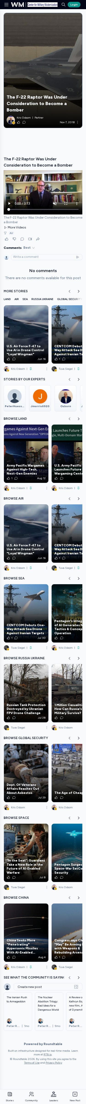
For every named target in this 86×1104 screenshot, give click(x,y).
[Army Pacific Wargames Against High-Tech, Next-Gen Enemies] (26, 454)
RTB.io (48, 1054)
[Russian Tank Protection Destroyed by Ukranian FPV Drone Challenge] (26, 693)
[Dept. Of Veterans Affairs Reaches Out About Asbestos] (26, 773)
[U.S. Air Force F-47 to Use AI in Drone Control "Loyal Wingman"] (26, 334)
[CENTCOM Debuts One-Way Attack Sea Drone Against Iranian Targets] (26, 613)
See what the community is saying (35, 977)
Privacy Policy (54, 1062)
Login (74, 4)
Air (11, 233)
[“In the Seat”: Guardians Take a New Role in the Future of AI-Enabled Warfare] (26, 853)
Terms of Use (32, 1062)
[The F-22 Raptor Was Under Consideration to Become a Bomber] (43, 70)
